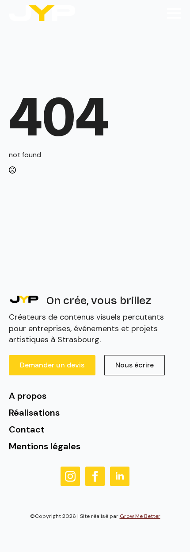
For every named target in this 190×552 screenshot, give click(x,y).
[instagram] (70, 476)
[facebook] (95, 476)
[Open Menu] (174, 13)
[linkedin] (119, 476)
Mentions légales (44, 446)
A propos (27, 395)
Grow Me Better (140, 516)
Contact (27, 429)
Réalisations (34, 412)
